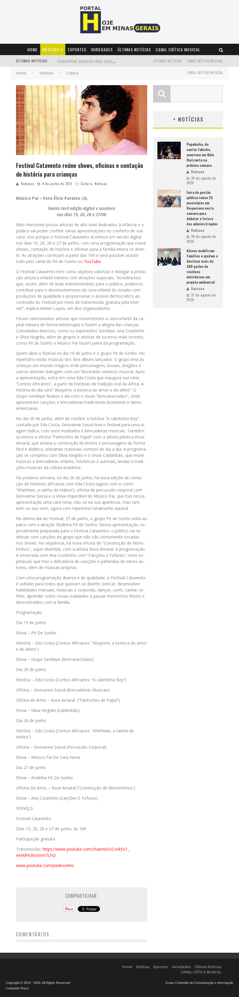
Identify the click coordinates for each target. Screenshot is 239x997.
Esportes (77, 49)
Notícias (50, 49)
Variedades (102, 49)
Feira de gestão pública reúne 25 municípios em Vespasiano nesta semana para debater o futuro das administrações (202, 208)
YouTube (92, 261)
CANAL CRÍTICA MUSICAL (178, 49)
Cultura (86, 183)
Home (32, 49)
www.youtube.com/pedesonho (45, 865)
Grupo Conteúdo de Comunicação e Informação (199, 982)
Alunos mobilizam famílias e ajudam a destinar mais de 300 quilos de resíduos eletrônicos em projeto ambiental (202, 266)
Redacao (27, 183)
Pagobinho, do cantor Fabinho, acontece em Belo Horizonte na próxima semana (200, 155)
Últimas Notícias (134, 49)
